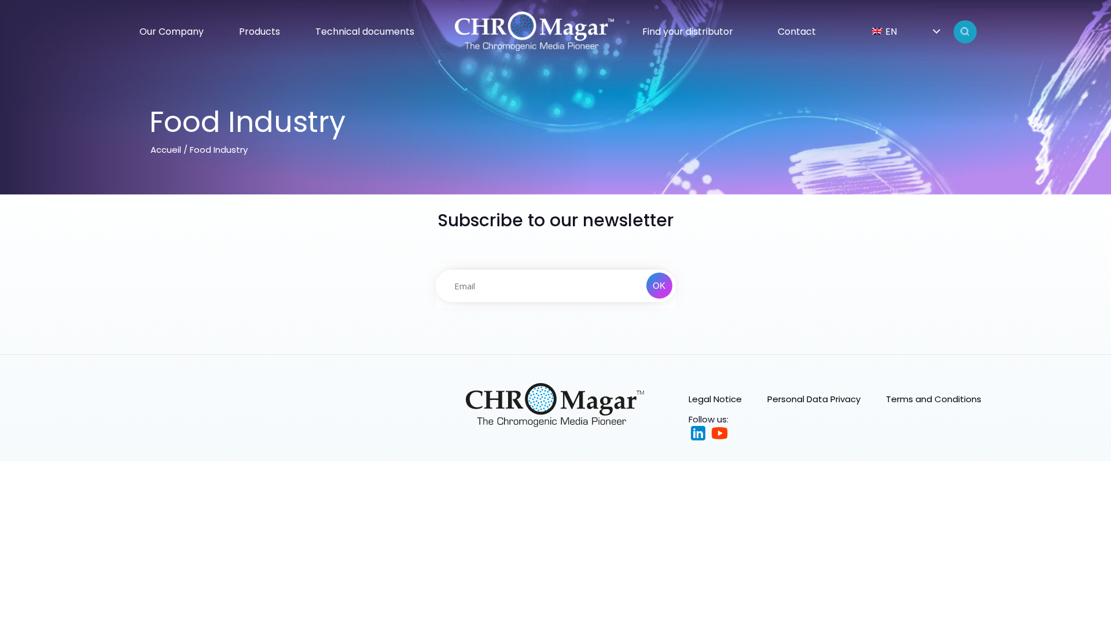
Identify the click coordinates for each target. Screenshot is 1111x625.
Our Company (171, 31)
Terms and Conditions (933, 399)
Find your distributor (687, 31)
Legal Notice (715, 399)
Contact (797, 31)
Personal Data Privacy (813, 399)
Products (259, 31)
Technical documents (364, 31)
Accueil (165, 150)
